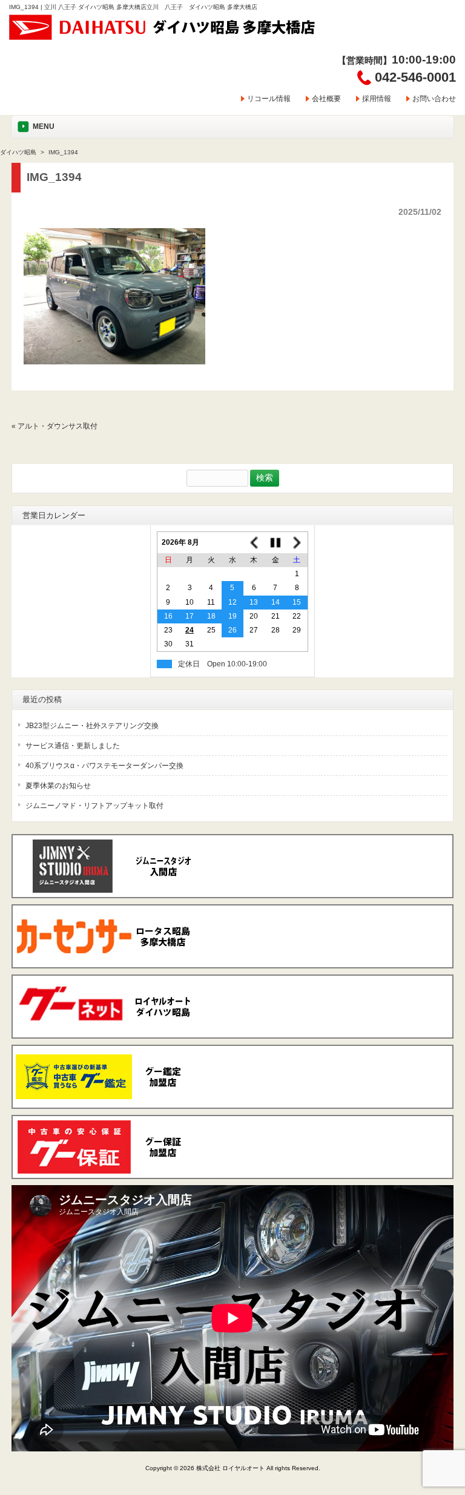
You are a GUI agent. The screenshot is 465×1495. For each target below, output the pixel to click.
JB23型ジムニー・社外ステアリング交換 (92, 725)
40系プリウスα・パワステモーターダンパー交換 (104, 765)
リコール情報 (269, 98)
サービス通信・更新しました (72, 745)
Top (436, 1436)
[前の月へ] (254, 542)
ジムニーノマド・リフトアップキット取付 (94, 805)
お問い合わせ (434, 98)
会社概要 (326, 98)
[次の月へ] (297, 542)
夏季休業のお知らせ (58, 785)
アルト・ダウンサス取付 (57, 426)
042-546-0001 (415, 77)
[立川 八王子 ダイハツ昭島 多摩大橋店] (163, 36)
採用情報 (376, 98)
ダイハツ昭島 (18, 152)
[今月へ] (275, 542)
